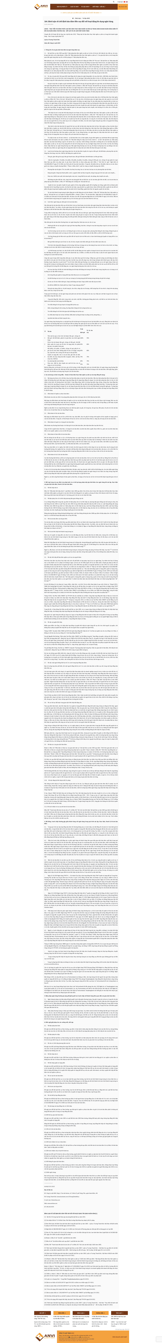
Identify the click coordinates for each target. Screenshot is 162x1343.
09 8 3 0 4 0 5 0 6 (64, 1337)
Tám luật (119, 1313)
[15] (45, 1286)
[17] (45, 1292)
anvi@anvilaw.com (74, 1337)
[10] (45, 1253)
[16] (45, 1289)
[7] (45, 1241)
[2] (63, 36)
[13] (45, 1279)
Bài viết (42, 1313)
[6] (45, 1238)
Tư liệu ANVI (86, 18)
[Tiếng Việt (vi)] (124, 2)
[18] (45, 1296)
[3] (115, 80)
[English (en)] (127, 2)
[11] (45, 1259)
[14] (45, 1282)
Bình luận (78, 18)
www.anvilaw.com (85, 1337)
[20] (45, 1303)
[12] (45, 1273)
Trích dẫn (61, 1313)
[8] (58, 464)
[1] (96, 1213)
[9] (45, 1248)
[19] (45, 1299)
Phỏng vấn (100, 1313)
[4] (45, 1229)
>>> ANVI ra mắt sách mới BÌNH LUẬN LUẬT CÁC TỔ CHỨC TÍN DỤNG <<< (81, 13)
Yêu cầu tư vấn (123, 6)
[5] (45, 1232)
